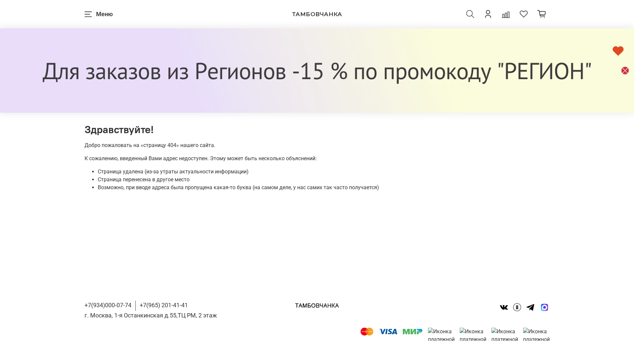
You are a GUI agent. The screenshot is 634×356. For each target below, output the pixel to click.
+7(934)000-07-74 (108, 305)
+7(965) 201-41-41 (164, 305)
